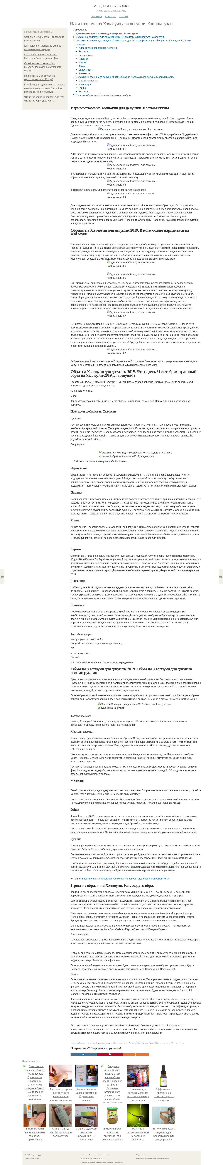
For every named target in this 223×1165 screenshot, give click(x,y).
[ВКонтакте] (84, 1054)
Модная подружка (111, 5)
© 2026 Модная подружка (34, 1155)
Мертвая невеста (88, 80)
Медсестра (85, 84)
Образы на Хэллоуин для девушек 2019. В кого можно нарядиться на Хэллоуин (120, 37)
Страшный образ (135, 1043)
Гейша (82, 88)
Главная (96, 16)
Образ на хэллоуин (120, 1043)
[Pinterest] (110, 1054)
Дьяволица (85, 69)
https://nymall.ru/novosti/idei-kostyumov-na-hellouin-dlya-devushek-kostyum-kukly (126, 878)
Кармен (83, 66)
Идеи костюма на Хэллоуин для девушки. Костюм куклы (107, 33)
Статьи (123, 16)
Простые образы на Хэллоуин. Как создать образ (103, 95)
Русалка (83, 51)
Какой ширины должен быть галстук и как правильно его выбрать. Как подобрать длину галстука (44, 88)
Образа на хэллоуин (104, 1043)
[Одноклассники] (136, 1054)
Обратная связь (142, 1155)
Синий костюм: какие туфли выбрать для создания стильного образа (42, 67)
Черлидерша (86, 55)
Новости (110, 16)
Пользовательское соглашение (100, 1155)
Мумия (82, 62)
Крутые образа (148, 1043)
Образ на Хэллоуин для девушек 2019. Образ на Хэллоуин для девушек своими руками (125, 77)
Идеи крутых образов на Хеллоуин (98, 47)
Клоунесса (84, 73)
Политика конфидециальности (92, 1158)
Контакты (84, 1155)
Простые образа (177, 1043)
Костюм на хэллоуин (87, 1043)
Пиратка (83, 58)
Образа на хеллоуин (163, 1043)
